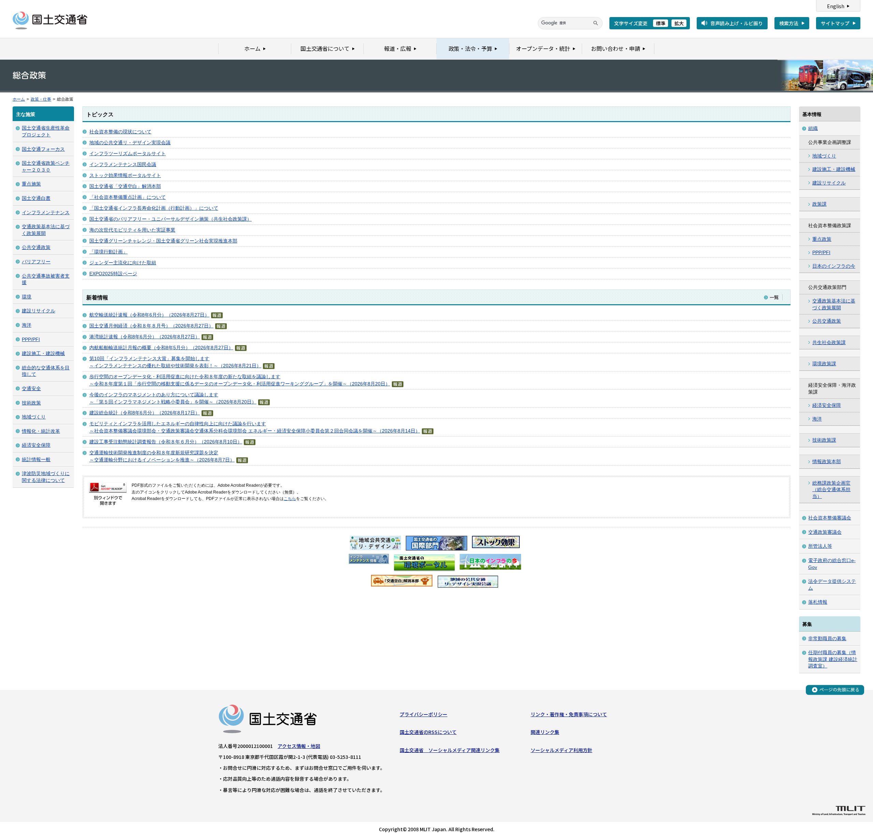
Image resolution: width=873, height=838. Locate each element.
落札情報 (817, 602)
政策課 (819, 204)
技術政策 (31, 403)
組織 (813, 128)
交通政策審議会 (825, 532)
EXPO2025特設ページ (113, 273)
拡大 (679, 23)
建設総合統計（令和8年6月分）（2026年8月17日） (144, 412)
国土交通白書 (36, 198)
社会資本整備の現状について (120, 131)
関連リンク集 (545, 732)
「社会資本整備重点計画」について (127, 197)
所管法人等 (820, 546)
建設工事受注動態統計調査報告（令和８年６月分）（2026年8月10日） (165, 441)
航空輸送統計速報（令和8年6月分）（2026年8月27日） (149, 315)
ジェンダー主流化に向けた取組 (122, 262)
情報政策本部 (826, 461)
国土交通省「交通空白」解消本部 (125, 186)
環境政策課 (824, 363)
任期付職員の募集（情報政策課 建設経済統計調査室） (832, 659)
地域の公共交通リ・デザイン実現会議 (130, 142)
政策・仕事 (41, 99)
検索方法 (788, 23)
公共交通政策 (36, 247)
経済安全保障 (36, 445)
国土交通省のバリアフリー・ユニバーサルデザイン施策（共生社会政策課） (170, 219)
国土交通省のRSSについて (428, 732)
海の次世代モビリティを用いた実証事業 (132, 230)
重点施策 (31, 184)
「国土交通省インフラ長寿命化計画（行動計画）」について (153, 208)
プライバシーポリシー (423, 714)
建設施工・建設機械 (43, 353)
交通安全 (31, 388)
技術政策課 (824, 440)
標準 (660, 23)
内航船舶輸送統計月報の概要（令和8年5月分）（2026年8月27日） (161, 347)
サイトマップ (835, 23)
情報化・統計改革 (41, 431)
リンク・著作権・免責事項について (569, 714)
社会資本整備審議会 (829, 517)
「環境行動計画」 (108, 251)
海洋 (26, 325)
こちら (290, 498)
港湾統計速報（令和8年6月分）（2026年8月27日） (144, 336)
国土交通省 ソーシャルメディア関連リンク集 (450, 750)
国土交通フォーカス (43, 149)
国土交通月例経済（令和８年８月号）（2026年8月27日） (151, 325)
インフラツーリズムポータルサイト (127, 153)
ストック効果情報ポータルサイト (125, 175)
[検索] (596, 23)
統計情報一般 (36, 459)
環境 (26, 296)
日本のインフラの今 (833, 266)
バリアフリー (36, 261)
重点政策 (821, 239)
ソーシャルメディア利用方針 (561, 750)
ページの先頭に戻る (839, 689)
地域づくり (34, 417)
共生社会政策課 (829, 342)
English (835, 6)
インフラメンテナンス (46, 212)
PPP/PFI (31, 339)
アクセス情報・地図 (299, 746)
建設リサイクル (38, 310)
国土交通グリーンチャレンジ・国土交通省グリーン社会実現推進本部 (163, 241)
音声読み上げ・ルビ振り (736, 23)
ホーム (19, 99)
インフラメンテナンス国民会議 (122, 164)
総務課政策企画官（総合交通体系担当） (831, 489)
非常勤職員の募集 (827, 638)
